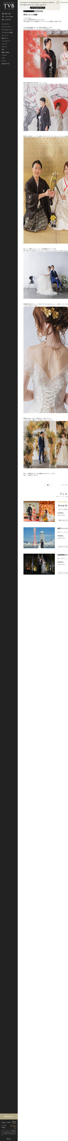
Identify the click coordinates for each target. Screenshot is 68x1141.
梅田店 (60, 520)
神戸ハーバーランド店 (63, 546)
